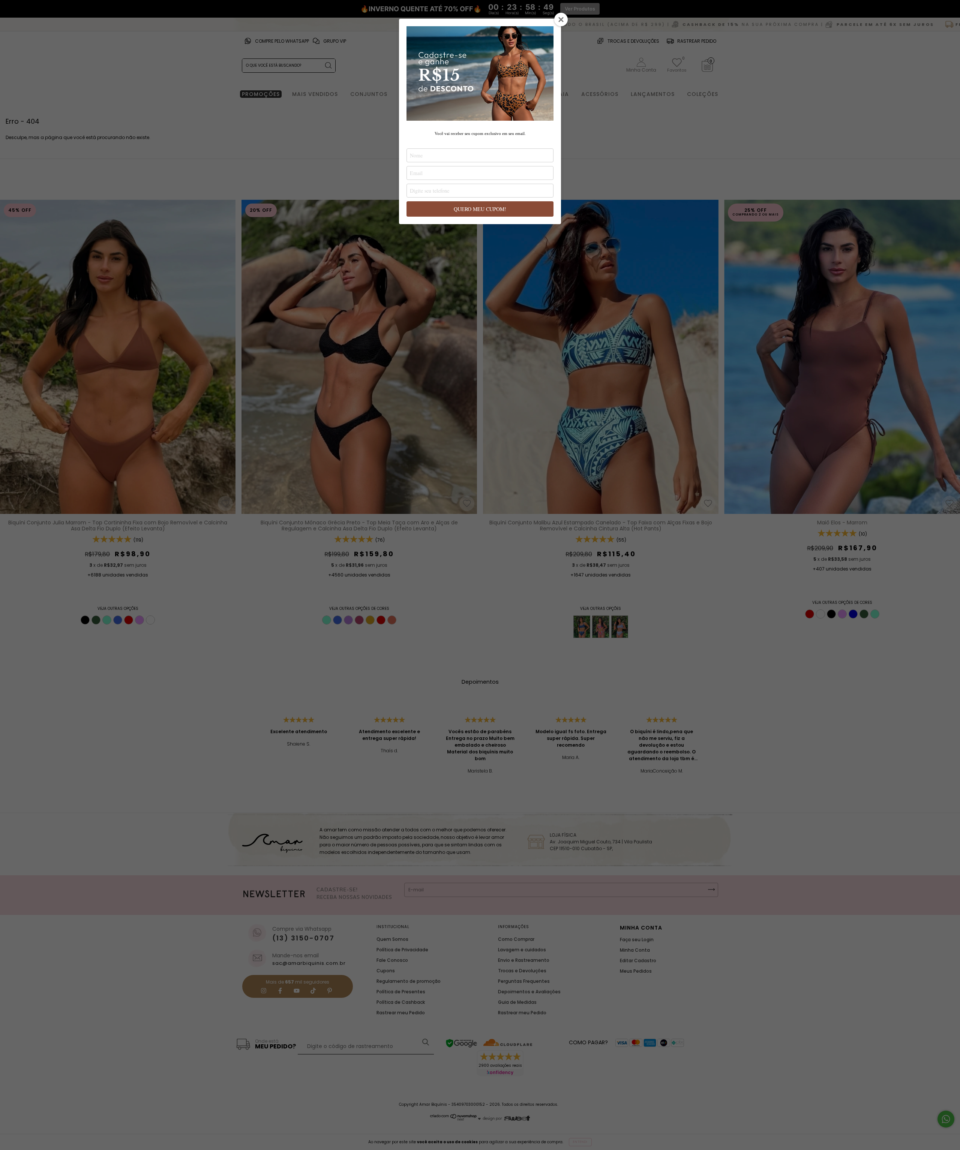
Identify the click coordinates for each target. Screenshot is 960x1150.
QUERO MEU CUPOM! (480, 209)
